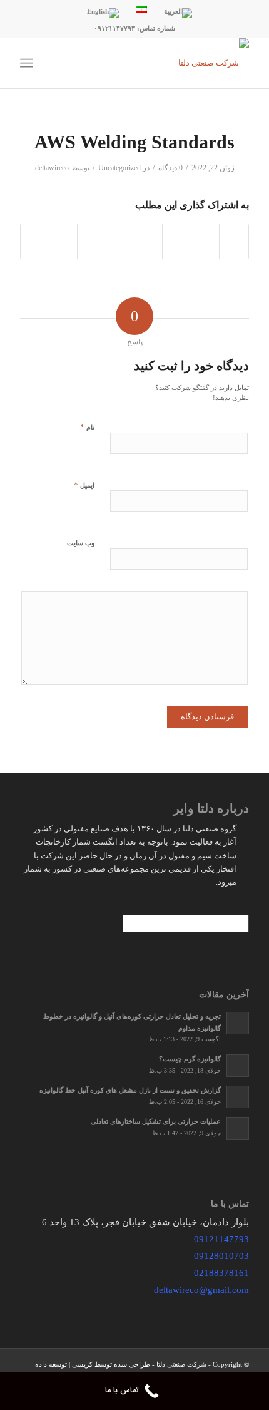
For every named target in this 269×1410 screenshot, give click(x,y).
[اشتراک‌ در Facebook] (234, 241)
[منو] (29, 63)
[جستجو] (64, 63)
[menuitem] (64, 63)
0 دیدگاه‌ (170, 167)
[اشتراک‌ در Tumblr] (120, 241)
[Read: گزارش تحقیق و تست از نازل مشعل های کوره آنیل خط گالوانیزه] (237, 1097)
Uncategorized (119, 167)
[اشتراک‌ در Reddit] (63, 241)
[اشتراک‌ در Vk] (91, 241)
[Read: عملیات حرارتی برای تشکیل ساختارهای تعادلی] (237, 1128)
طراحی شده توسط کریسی (111, 1364)
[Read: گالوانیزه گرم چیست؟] (237, 1065)
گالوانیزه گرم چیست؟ (190, 1059)
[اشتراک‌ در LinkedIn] (148, 241)
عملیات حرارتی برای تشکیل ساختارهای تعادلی (156, 1121)
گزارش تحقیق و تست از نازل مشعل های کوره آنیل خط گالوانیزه (130, 1090)
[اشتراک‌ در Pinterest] (176, 241)
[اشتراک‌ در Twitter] (205, 241)
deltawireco (52, 167)
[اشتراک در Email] (34, 241)
